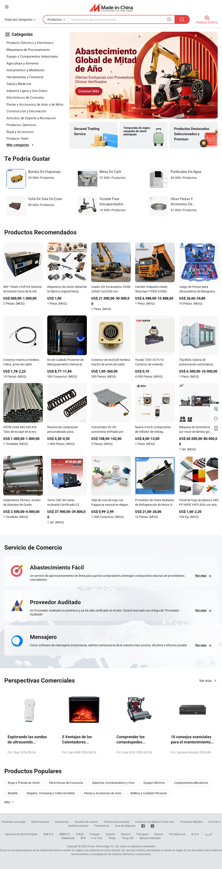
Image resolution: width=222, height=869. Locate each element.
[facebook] (143, 825)
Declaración (62, 821)
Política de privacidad (116, 821)
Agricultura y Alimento (23, 63)
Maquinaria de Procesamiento (28, 49)
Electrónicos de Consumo (25, 97)
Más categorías (18, 145)
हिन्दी (83, 838)
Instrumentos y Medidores (25, 70)
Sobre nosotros (40, 821)
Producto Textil (17, 138)
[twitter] (152, 825)
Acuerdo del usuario (86, 821)
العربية (208, 834)
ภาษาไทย (96, 838)
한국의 (195, 834)
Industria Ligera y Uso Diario (27, 90)
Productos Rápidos (191, 821)
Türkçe (112, 838)
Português (142, 834)
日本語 (80, 834)
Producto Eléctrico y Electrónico (30, 42)
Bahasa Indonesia (150, 838)
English (33, 834)
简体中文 (48, 834)
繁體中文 (65, 834)
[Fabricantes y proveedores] (111, 7)
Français (95, 834)
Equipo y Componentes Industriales (32, 56)
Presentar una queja (13, 821)
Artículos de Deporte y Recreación (31, 118)
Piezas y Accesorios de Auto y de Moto (35, 104)
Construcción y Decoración (26, 111)
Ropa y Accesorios (20, 131)
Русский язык (177, 834)
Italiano (158, 834)
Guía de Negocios (125, 825)
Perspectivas (101, 825)
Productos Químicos (21, 125)
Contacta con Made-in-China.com (154, 821)
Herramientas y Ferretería (25, 77)
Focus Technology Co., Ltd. (103, 846)
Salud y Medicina (19, 83)
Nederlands (68, 838)
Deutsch (126, 834)
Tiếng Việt (128, 838)
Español (110, 834)
